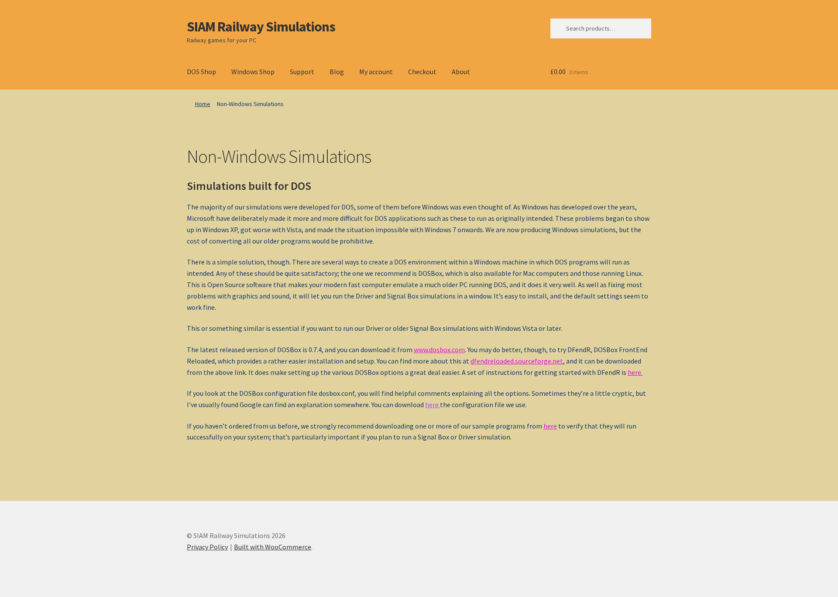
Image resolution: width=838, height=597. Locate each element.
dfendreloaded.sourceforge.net (517, 361)
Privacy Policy (207, 546)
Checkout (422, 71)
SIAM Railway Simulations (261, 26)
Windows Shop (253, 71)
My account (376, 71)
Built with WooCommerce (272, 546)
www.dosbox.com (439, 349)
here (634, 372)
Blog (337, 71)
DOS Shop (201, 71)
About (461, 71)
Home (202, 104)
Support (302, 71)
